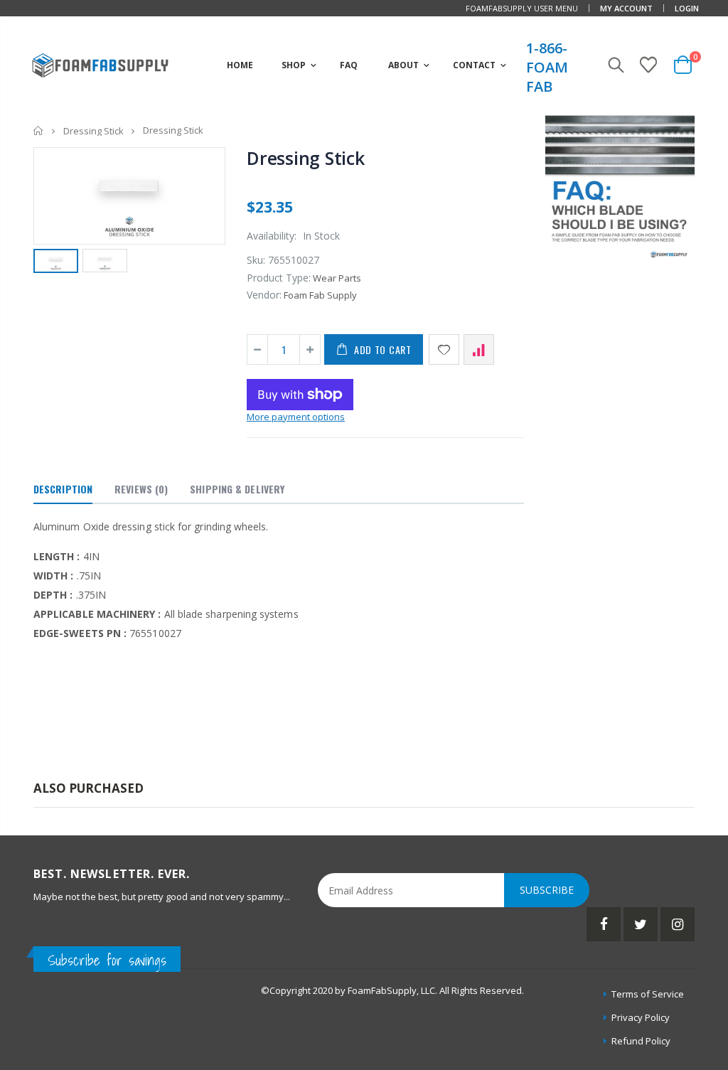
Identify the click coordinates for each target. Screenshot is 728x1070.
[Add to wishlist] (444, 349)
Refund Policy (640, 1040)
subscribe (547, 890)
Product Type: (279, 277)
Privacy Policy (640, 1017)
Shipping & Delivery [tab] (237, 488)
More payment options (296, 416)
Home (38, 130)
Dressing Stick (93, 130)
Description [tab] (62, 488)
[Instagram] (677, 924)
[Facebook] (604, 924)
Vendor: (264, 294)
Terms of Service (647, 994)
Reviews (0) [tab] (141, 488)
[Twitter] (640, 924)
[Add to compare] (479, 349)
